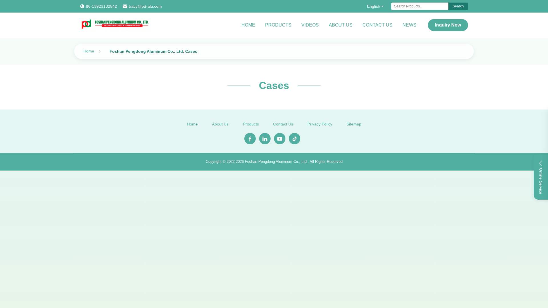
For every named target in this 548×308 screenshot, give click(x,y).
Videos (310, 25)
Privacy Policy (319, 124)
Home (248, 25)
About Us (340, 25)
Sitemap (353, 124)
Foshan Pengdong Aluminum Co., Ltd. (276, 161)
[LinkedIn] (265, 138)
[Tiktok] (294, 138)
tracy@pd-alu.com (145, 6)
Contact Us (377, 25)
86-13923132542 (101, 6)
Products (278, 25)
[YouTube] (279, 138)
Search (458, 6)
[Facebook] (250, 138)
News (409, 25)
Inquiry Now (448, 25)
